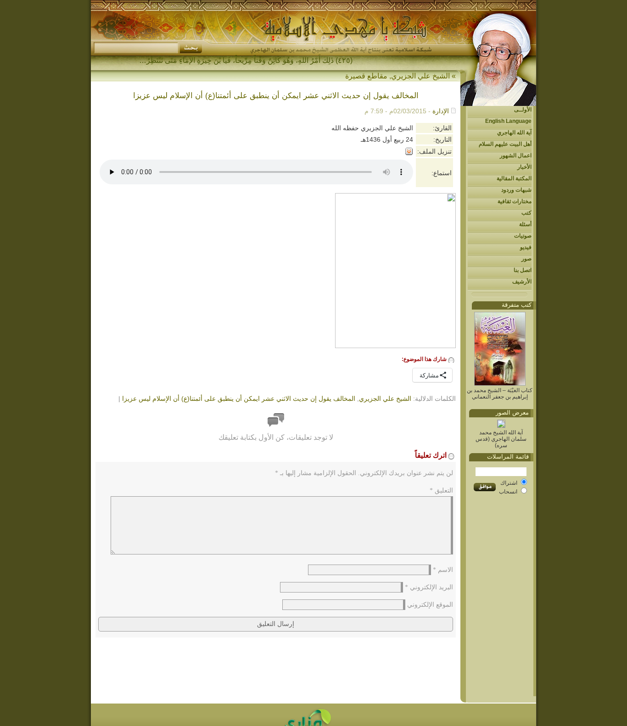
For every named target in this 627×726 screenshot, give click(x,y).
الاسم (443, 569)
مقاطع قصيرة (366, 76)
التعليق (441, 490)
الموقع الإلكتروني (430, 604)
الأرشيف (522, 281)
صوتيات (523, 236)
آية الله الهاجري (514, 132)
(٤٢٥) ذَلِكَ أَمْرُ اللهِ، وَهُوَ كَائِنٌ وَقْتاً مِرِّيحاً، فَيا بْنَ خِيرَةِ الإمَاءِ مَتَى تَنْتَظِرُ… (246, 60)
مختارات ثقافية (515, 201)
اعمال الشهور (516, 155)
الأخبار (524, 167)
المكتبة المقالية (514, 178)
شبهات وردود (516, 190)
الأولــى (523, 109)
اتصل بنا (523, 270)
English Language (508, 121)
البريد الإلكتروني (429, 587)
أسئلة (525, 224)
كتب (526, 213)
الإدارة (440, 111)
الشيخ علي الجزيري (420, 76)
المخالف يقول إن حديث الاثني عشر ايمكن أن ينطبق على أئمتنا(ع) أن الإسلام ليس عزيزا (238, 398)
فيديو (526, 247)
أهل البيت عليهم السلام (505, 144)
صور (526, 258)
